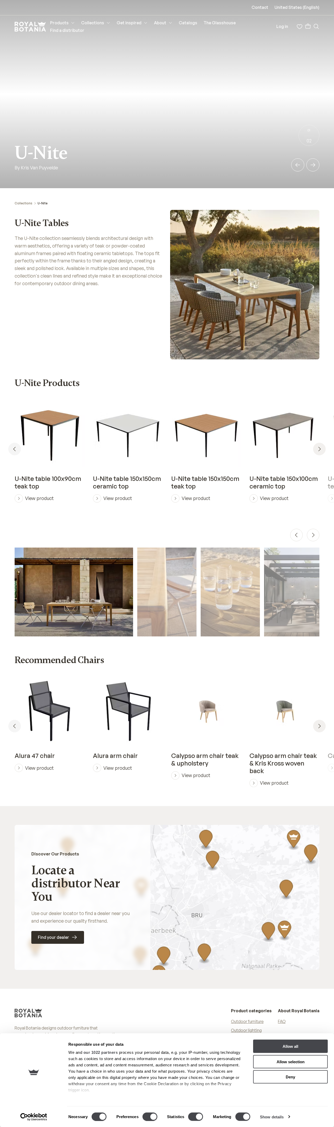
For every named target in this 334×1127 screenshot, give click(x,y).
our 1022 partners (101, 1052)
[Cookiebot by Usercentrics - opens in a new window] (34, 1117)
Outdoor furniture (247, 1021)
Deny (290, 1077)
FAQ (282, 1021)
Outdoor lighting (246, 1030)
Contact (260, 7)
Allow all (290, 1046)
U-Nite (42, 203)
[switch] (149, 1116)
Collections (23, 203)
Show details (272, 1116)
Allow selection (291, 1061)
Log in (282, 26)
